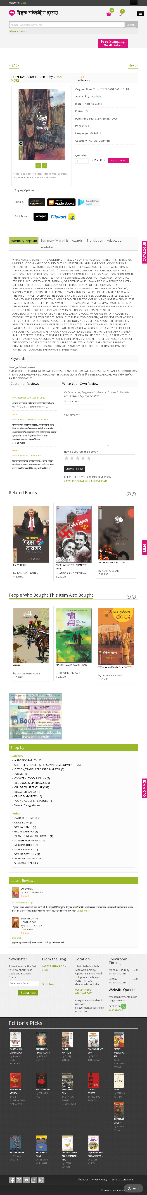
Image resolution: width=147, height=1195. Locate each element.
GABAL (16, 665)
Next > (133, 65)
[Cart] (107, 13)
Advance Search (18, 31)
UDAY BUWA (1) (23, 822)
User (23, 2)
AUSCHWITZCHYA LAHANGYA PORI (71, 567)
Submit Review (74, 468)
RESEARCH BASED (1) (27, 791)
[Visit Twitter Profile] (19, 1180)
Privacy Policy (99, 1179)
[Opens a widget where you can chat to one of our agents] (133, 1188)
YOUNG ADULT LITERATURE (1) (33, 800)
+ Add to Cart (119, 160)
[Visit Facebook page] (12, 1180)
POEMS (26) (21, 773)
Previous (38, 165)
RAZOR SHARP (17, 1152)
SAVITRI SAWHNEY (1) (27, 854)
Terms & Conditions (121, 1179)
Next (44, 165)
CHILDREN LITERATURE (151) (31, 787)
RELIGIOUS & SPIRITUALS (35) (32, 782)
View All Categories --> (27, 805)
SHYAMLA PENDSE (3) (27, 863)
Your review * (72, 414)
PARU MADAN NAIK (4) (28, 858)
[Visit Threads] (41, 1180)
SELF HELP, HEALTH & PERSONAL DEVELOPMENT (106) (47, 764)
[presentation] (129, 494)
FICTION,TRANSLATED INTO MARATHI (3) (39, 769)
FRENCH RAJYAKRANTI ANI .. (120, 1053)
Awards (77, 240)
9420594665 (116, 1010)
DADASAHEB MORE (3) (27, 818)
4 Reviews (84, 80)
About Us (83, 1179)
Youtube (47, 247)
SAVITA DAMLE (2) (25, 827)
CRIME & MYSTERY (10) (28, 796)
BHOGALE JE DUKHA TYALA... (112, 562)
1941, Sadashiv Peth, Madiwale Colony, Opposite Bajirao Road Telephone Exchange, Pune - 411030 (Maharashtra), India (88, 975)
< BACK (14, 65)
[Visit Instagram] (34, 1180)
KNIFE (116, 1089)
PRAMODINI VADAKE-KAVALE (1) (33, 836)
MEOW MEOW (43, 1089)
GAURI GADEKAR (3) (26, 831)
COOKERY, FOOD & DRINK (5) (32, 778)
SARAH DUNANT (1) (26, 849)
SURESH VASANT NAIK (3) (29, 840)
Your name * (71, 401)
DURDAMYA (27, 888)
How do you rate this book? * (81, 451)
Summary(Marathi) (54, 240)
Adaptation (115, 240)
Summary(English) (24, 241)
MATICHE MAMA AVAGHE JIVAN (71, 665)
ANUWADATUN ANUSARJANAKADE (69, 1156)
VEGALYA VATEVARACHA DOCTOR (115, 667)
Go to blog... (49, 984)
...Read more (18, 442)
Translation (95, 240)
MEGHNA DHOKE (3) (26, 845)
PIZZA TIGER (19, 565)
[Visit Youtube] (26, 1180)
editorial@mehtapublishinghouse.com (86, 480)
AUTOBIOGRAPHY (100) (28, 760)
